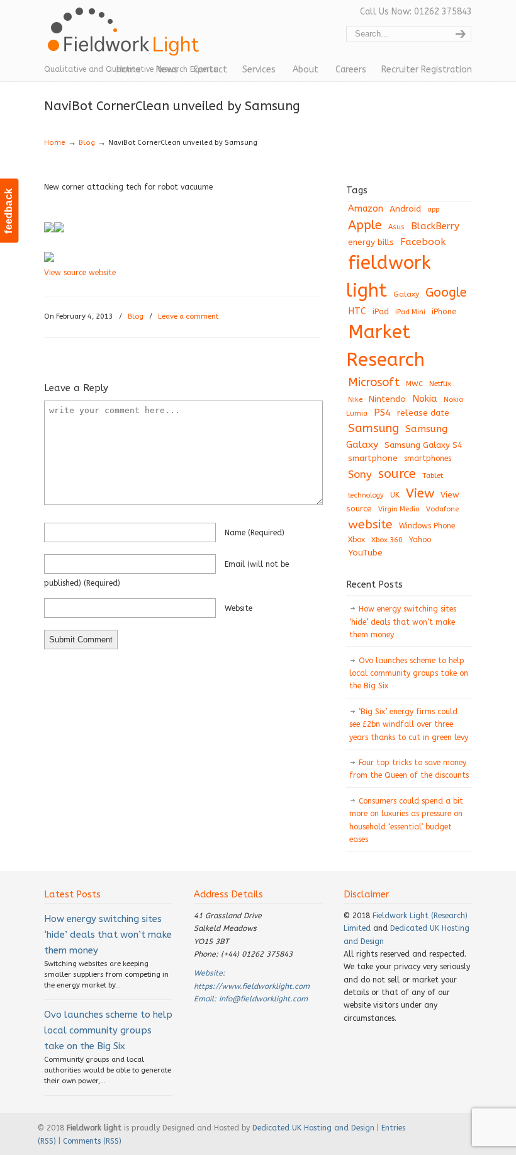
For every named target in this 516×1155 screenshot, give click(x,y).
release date (423, 412)
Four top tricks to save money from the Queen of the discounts (409, 769)
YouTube (365, 553)
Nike (355, 399)
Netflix (440, 383)
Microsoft (374, 382)
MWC (414, 384)
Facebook (423, 242)
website (238, 608)
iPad (381, 311)
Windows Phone (427, 525)
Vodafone (442, 509)
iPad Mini (410, 312)
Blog (87, 143)
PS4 (382, 412)
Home (54, 143)
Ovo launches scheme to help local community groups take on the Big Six (408, 673)
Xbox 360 (387, 539)
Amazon (365, 208)
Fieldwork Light (126, 38)
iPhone (444, 311)
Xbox (356, 539)
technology (366, 495)
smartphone (373, 458)
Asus (396, 227)
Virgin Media (399, 509)
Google (446, 292)
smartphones (427, 458)
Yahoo (420, 539)
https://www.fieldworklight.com (252, 986)
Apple (365, 225)
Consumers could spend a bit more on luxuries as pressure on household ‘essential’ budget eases (406, 820)
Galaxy (406, 294)
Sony (360, 475)
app (433, 209)
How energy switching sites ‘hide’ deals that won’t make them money (402, 622)
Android (405, 209)
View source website (80, 272)
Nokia (424, 398)
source (397, 474)
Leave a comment (188, 316)
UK (395, 495)
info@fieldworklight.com (263, 998)
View (420, 493)
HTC (357, 311)
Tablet (432, 475)
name (254, 532)
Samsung (373, 428)
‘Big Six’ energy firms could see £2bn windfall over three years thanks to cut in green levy (408, 724)
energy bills (371, 242)
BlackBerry (435, 226)
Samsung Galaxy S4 (423, 445)
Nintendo (387, 399)
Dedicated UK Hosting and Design (313, 1128)
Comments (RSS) (92, 1141)
